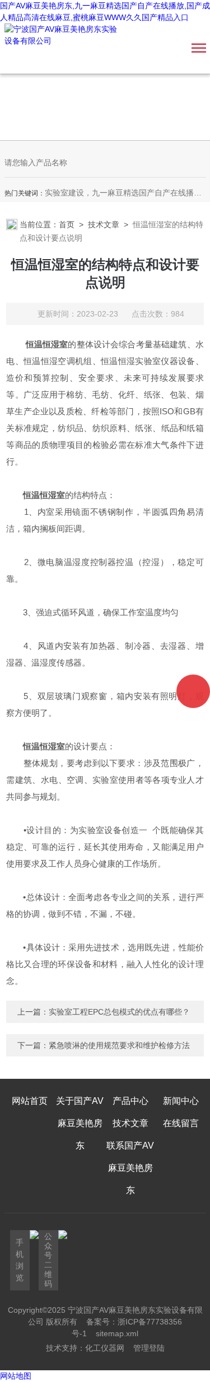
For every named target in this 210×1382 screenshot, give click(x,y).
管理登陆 (149, 1347)
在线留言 (181, 1123)
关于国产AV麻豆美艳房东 (80, 1123)
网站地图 (15, 1375)
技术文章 (103, 224)
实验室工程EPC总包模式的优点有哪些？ (119, 1011)
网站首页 (30, 1101)
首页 (66, 224)
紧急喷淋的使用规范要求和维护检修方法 (119, 1045)
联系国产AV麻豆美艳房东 (130, 1168)
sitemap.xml (117, 1333)
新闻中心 (181, 1101)
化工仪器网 (104, 1347)
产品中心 (130, 1101)
